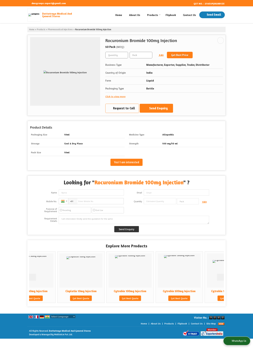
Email (139, 192)
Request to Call (123, 108)
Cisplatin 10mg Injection (59, 291)
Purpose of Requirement (50, 210)
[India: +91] (63, 201)
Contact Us (189, 15)
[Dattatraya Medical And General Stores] (34, 14)
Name (54, 192)
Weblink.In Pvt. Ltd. (63, 334)
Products (152, 15)
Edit (161, 55)
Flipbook (171, 15)
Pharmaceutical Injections (60, 29)
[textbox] (141, 55)
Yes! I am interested (126, 162)
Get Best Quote (59, 298)
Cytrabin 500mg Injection (157, 291)
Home (118, 15)
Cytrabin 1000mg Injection (206, 291)
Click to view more (115, 96)
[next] (220, 277)
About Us (134, 15)
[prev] (32, 277)
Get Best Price (179, 55)
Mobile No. (51, 201)
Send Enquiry (158, 108)
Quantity (138, 201)
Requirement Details (50, 219)
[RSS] (221, 323)
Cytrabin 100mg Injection (108, 291)
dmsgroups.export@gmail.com (48, 3)
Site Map (211, 323)
